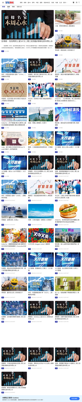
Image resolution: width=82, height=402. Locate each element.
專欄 (13, 6)
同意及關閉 (74, 398)
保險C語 (19, 6)
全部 (8, 6)
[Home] (9, 2)
